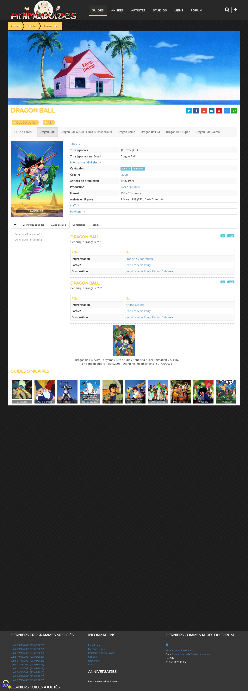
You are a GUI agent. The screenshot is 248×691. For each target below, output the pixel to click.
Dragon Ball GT (150, 132)
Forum (196, 10)
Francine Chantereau (139, 259)
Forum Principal (180, 654)
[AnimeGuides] (44, 10)
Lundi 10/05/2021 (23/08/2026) (27, 656)
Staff (73, 205)
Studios (160, 10)
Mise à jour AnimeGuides (179, 650)
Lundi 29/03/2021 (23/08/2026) (27, 649)
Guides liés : (24, 132)
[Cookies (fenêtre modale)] (7, 684)
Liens (178, 10)
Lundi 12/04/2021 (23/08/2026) (27, 668)
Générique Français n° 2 (28, 239)
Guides (98, 10)
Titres (73, 144)
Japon (124, 174)
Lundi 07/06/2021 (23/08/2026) (27, 680)
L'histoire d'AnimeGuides (101, 653)
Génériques (78, 224)
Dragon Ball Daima (207, 132)
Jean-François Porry (138, 265)
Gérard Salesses (162, 271)
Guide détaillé (58, 224)
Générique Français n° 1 (28, 234)
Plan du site (94, 645)
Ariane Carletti (135, 305)
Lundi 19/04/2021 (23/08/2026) (27, 653)
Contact (92, 664)
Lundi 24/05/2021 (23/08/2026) (27, 672)
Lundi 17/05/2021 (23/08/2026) (27, 664)
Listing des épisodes (33, 224)
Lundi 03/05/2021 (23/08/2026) (27, 645)
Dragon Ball (47, 132)
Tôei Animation (130, 187)
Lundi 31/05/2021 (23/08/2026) (27, 660)
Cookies (92, 656)
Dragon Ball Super (178, 132)
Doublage (75, 211)
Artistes (138, 10)
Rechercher (94, 660)
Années (117, 10)
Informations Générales (83, 162)
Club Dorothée (25, 122)
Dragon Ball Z (126, 132)
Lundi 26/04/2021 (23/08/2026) (27, 676)
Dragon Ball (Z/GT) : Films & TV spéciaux (86, 132)
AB (50, 122)
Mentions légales (97, 649)
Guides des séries (200, 654)
